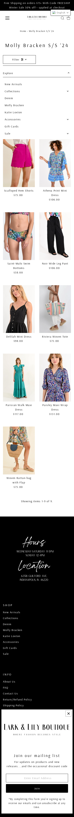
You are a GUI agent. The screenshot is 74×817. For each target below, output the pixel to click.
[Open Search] (62, 18)
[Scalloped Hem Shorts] (19, 163)
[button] (60, 13)
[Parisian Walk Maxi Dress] (19, 378)
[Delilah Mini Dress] (19, 309)
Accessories (13, 119)
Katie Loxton (13, 112)
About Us (9, 681)
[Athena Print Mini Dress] (55, 163)
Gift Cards (12, 126)
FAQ (5, 687)
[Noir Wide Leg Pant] (55, 236)
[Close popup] (68, 713)
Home (23, 31)
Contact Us (10, 693)
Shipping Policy (13, 705)
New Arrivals (13, 84)
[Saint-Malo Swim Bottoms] (19, 236)
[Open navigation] (11, 18)
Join (37, 788)
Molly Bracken (14, 105)
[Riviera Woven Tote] (55, 309)
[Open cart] (68, 18)
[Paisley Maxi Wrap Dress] (55, 378)
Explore (8, 73)
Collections (12, 91)
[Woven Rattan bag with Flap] (19, 450)
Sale (7, 133)
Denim (9, 98)
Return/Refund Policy (17, 699)
